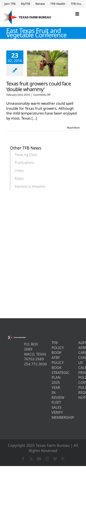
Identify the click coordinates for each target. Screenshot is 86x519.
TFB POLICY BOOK (52, 347)
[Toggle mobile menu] (77, 14)
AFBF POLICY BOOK (52, 362)
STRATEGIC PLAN (52, 375)
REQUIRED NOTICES (79, 395)
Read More (73, 127)
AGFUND (79, 342)
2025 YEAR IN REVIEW (52, 390)
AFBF (79, 347)
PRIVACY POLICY (79, 375)
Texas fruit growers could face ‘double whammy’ (38, 86)
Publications (24, 162)
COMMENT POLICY (79, 385)
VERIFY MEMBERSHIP (52, 415)
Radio (19, 178)
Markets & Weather (30, 186)
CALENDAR (79, 367)
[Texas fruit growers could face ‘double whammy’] (47, 63)
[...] (34, 118)
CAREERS (79, 352)
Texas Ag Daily (26, 154)
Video (19, 170)
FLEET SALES (52, 405)
